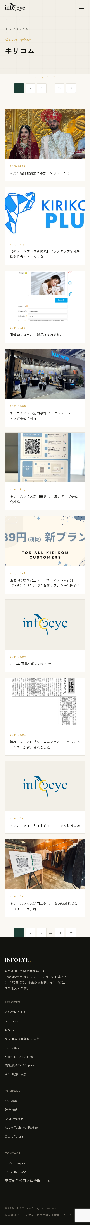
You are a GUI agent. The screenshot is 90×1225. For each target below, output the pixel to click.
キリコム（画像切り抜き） (23, 1039)
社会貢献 (11, 1109)
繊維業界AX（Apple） (20, 1065)
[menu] (81, 8)
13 (59, 88)
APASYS (10, 1030)
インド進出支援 (16, 1074)
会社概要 (11, 1101)
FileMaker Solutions (19, 1056)
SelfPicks (11, 1021)
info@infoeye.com (17, 1163)
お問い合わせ (14, 1118)
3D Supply (12, 1047)
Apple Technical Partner (22, 1127)
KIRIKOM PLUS (15, 1012)
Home (8, 29)
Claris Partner (14, 1136)
